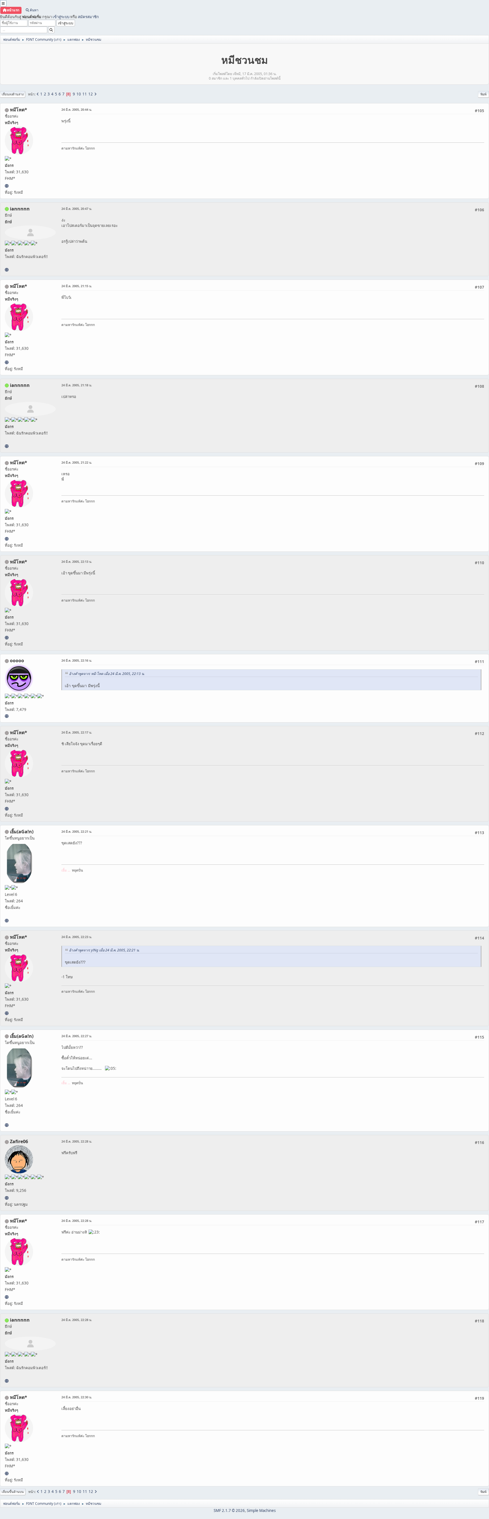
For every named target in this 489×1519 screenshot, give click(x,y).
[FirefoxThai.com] (6, 716)
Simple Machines (261, 1510)
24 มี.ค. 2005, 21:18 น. (76, 385)
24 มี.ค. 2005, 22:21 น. (76, 831)
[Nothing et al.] (6, 1197)
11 (84, 94)
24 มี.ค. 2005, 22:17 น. (76, 732)
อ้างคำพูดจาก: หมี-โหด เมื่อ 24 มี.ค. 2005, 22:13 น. (107, 673)
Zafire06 (19, 1141)
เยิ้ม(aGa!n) (21, 831)
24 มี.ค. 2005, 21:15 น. (76, 286)
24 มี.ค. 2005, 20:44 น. (76, 109)
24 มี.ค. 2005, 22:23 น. (76, 937)
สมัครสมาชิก (88, 16)
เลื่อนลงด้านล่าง (12, 94)
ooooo (17, 660)
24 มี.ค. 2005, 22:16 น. (76, 660)
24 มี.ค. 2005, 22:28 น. (76, 1141)
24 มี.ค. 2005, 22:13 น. (76, 561)
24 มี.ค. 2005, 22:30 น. (76, 1397)
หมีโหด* (18, 109)
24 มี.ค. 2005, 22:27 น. (76, 1036)
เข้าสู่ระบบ (61, 16)
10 (78, 94)
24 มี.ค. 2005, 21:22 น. (76, 462)
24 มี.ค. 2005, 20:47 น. (76, 208)
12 (90, 94)
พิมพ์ (483, 94)
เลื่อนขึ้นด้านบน (13, 1492)
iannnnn (20, 209)
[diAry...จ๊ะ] (6, 920)
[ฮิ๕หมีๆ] (6, 185)
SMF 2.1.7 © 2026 (229, 1510)
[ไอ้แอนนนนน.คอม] (6, 269)
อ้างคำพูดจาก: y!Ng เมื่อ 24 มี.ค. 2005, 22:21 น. (104, 950)
